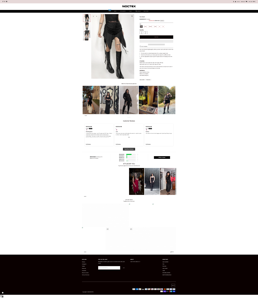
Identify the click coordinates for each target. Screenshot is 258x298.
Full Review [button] (88, 144)
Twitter (83, 266)
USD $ (238, 1)
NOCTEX (91, 292)
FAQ (163, 264)
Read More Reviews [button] (129, 149)
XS (141, 26)
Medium (150, 26)
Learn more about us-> (135, 261)
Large (155, 26)
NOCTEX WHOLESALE (167, 275)
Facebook (84, 270)
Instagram (84, 264)
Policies (83, 262)
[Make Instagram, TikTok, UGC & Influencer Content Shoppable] (172, 252)
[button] (143, 19)
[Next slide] (129, 137)
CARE (164, 270)
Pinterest (84, 268)
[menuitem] (110, 11)
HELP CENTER (165, 262)
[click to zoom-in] (132, 16)
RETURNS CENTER (166, 272)
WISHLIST (244, 1)
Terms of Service (85, 275)
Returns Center (85, 272)
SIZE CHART (142, 79)
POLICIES (148, 79)
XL (159, 26)
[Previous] (93, 16)
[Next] (96, 16)
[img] (89, 126)
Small (145, 26)
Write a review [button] (162, 157)
